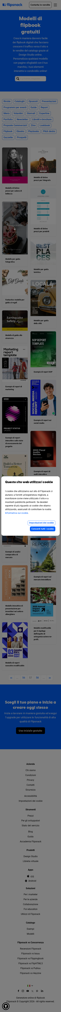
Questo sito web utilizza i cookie (29, 482)
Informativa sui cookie (16, 513)
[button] (6, 1006)
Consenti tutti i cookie (42, 528)
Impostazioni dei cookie (41, 522)
